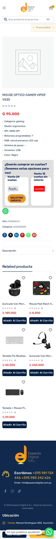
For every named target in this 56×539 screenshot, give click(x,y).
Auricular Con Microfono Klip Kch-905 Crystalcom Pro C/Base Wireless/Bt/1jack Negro (41, 355)
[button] (49, 532)
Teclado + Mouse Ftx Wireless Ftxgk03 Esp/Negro (14, 407)
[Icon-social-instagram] (12, 491)
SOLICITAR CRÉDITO (16, 199)
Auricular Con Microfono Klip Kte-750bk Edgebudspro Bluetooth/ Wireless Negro (14, 303)
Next (48, 27)
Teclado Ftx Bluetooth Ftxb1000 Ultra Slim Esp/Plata (14, 355)
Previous (41, 27)
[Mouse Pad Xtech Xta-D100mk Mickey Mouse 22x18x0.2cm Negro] (41, 288)
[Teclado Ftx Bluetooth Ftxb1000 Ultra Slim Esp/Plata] (14, 340)
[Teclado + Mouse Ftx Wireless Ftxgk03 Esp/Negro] (14, 392)
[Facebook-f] (5, 491)
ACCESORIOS (19, 226)
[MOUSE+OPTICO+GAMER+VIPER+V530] (10, 235)
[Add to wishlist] (24, 278)
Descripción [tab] (9, 250)
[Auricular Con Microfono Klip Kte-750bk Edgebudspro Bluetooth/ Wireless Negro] (14, 288)
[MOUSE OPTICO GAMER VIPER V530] (4, 235)
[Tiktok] (19, 491)
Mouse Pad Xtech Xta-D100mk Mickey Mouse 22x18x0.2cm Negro (41, 303)
